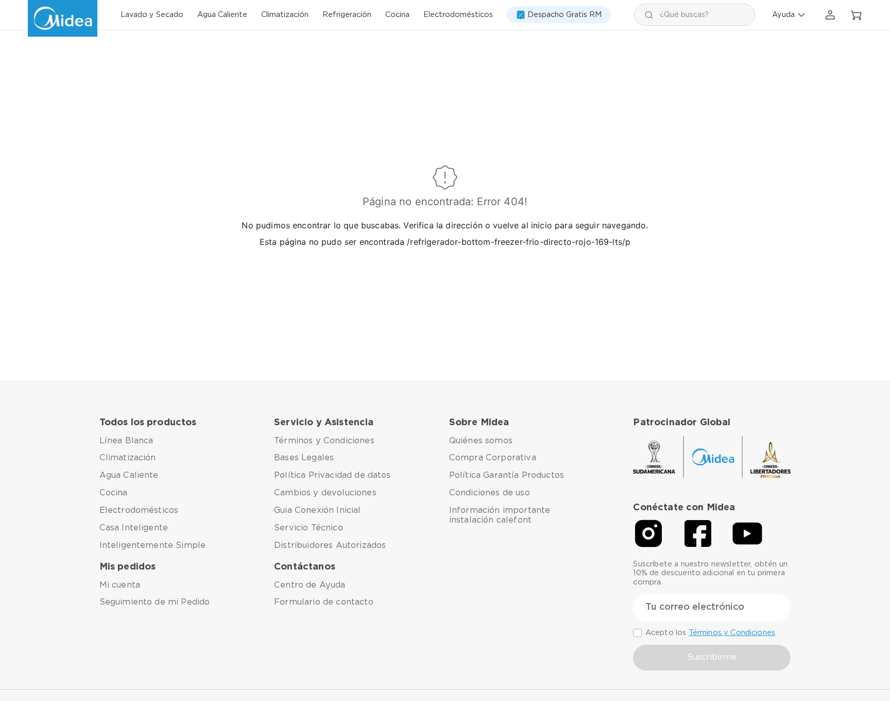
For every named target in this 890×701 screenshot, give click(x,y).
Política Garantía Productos (506, 475)
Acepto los (710, 633)
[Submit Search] (649, 15)
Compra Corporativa (492, 458)
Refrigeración (346, 15)
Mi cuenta (119, 585)
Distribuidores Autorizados (330, 545)
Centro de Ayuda (309, 585)
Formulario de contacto (323, 602)
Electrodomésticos (458, 15)
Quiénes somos (480, 441)
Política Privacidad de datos (332, 475)
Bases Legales (304, 458)
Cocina (397, 15)
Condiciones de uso (489, 493)
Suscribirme (712, 657)
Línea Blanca (126, 441)
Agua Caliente (222, 15)
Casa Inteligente (133, 528)
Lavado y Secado (152, 15)
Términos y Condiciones (324, 441)
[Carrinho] (856, 15)
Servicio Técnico (308, 528)
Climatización (285, 15)
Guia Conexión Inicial (317, 510)
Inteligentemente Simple (152, 545)
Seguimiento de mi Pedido (154, 602)
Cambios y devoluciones (325, 493)
